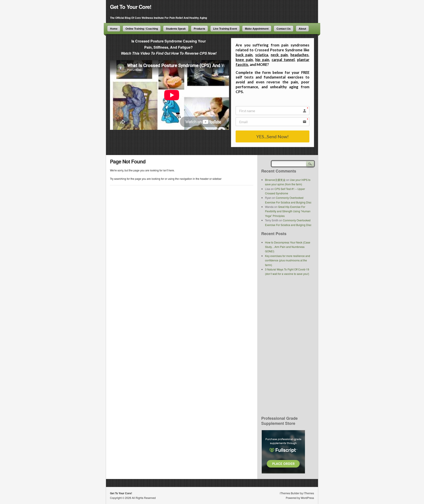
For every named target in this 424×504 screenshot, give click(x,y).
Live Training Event (225, 29)
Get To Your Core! (130, 6)
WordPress (307, 498)
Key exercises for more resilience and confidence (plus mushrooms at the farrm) (287, 260)
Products (199, 29)
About (302, 29)
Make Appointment (257, 29)
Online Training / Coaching (141, 29)
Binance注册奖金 (275, 180)
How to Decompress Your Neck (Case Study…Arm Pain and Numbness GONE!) (287, 246)
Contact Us (283, 29)
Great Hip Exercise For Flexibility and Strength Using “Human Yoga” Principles (287, 211)
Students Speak (176, 29)
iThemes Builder (289, 493)
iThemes (309, 493)
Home (113, 29)
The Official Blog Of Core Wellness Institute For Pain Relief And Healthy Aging (158, 18)
